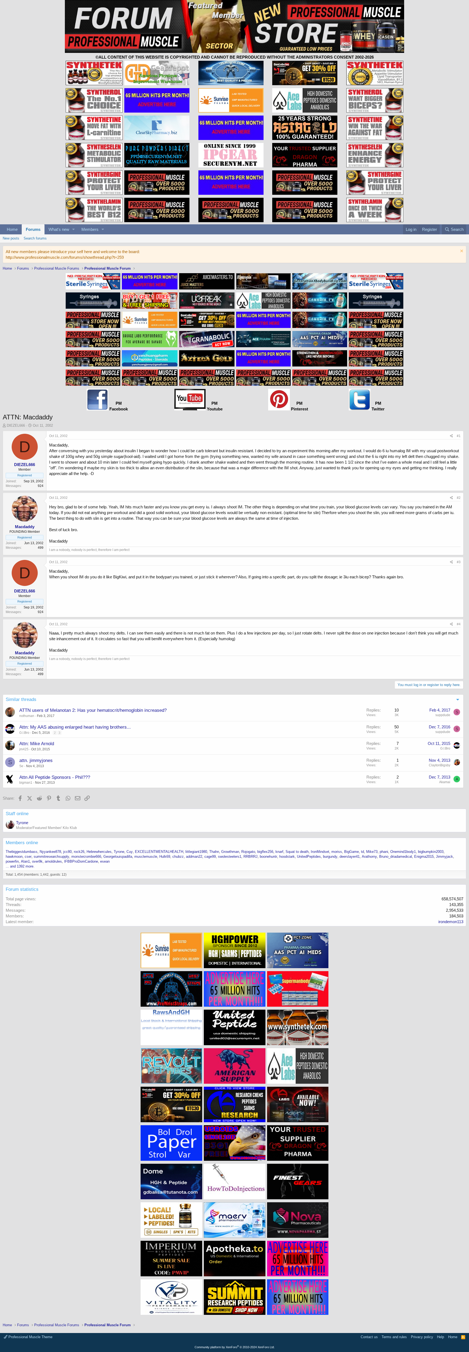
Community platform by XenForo (235, 1347)
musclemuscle (145, 856)
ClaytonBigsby (439, 765)
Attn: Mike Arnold (36, 743)
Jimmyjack (444, 856)
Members (90, 229)
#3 (459, 562)
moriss (336, 852)
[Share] (451, 436)
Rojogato (248, 852)
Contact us (369, 1337)
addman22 (194, 856)
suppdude (442, 715)
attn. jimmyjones (36, 760)
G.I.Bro (24, 733)
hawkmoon (14, 856)
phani (384, 852)
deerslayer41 (350, 856)
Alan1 (25, 861)
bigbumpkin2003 (430, 852)
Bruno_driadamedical (395, 856)
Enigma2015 (424, 856)
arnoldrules (53, 861)
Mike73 (372, 852)
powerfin (12, 861)
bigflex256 (265, 852)
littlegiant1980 (196, 852)
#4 (459, 624)
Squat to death (297, 852)
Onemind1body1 (403, 852)
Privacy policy (422, 1337)
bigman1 (25, 783)
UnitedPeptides (309, 856)
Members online (22, 842)
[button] (73, 229)
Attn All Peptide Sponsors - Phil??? (54, 777)
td (362, 852)
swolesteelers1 (229, 856)
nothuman (26, 716)
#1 (459, 436)
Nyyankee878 (50, 852)
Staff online (17, 813)
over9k (37, 861)
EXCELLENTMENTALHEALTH (159, 852)
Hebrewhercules (99, 852)
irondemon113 (450, 921)
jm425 (23, 749)
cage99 (210, 856)
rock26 (79, 852)
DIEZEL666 (16, 425)
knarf (279, 852)
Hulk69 (164, 856)
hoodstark (287, 856)
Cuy (129, 852)
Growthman (230, 852)
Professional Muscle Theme (29, 1337)
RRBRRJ (250, 856)
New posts (11, 238)
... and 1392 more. (20, 866)
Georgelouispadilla (117, 856)
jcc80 (67, 852)
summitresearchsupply (51, 856)
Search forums (35, 238)
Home (12, 229)
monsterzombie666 (86, 856)
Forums (33, 229)
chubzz (178, 856)
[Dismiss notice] (461, 251)
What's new (59, 229)
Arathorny (369, 856)
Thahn (214, 852)
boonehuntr (268, 856)
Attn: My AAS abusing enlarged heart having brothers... (75, 727)
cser (28, 856)
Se (21, 766)
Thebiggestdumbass (21, 852)
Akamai (444, 782)
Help (440, 1337)
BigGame (351, 852)
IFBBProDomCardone (81, 861)
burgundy (330, 856)
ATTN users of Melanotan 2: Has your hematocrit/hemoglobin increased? (93, 710)
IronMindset (320, 852)
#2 (459, 498)
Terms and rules (394, 1337)
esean (105, 861)
